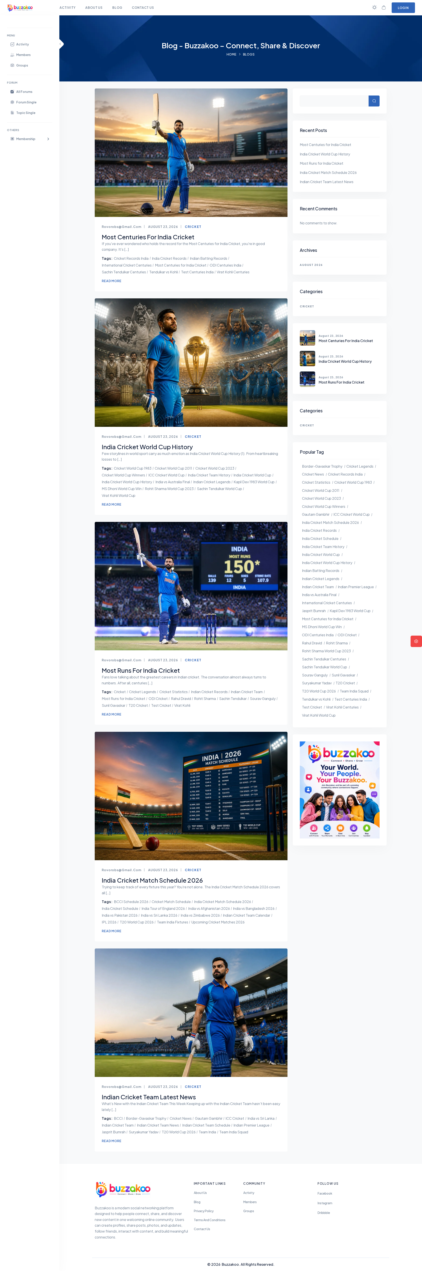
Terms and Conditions (210, 1220)
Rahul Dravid (181, 698)
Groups (248, 1211)
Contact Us (202, 1229)
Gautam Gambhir (208, 1118)
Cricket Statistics (173, 691)
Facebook (325, 1193)
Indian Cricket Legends (212, 482)
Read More (112, 281)
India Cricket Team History (209, 475)
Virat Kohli (182, 705)
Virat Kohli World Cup (118, 495)
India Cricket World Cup (252, 475)
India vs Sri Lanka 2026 (159, 915)
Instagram (325, 1203)
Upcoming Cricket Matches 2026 (218, 922)
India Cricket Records (169, 258)
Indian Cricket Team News (158, 1125)
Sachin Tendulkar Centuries (124, 272)
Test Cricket (161, 705)
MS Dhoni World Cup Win (122, 488)
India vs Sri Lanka (261, 1118)
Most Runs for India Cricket (123, 698)
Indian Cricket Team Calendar (246, 915)
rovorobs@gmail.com (121, 227)
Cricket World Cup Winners (123, 475)
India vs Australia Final (172, 482)
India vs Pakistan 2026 (120, 915)
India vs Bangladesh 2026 (254, 908)
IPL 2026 (109, 922)
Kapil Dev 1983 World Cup (254, 482)
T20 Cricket (138, 705)
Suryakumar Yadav (143, 1132)
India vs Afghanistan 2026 (209, 908)
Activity (248, 1193)
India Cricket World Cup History (127, 482)
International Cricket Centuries (127, 265)
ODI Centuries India (225, 265)
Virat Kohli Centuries (233, 272)
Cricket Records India (131, 258)
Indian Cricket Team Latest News (326, 181)
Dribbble (324, 1213)
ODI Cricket (158, 698)
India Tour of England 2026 (163, 908)
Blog (197, 1202)
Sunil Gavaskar (113, 705)
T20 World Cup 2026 (137, 922)
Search (374, 101)
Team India (207, 1132)
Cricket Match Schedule (171, 901)
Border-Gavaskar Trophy (146, 1118)
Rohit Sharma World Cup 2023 (169, 488)
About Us (200, 1193)
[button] (29, 138)
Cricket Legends (142, 691)
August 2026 (311, 265)
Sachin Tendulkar (233, 698)
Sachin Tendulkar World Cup (219, 488)
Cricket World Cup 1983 (132, 468)
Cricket (193, 227)
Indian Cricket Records (209, 691)
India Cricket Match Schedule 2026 (222, 901)
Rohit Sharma (205, 698)
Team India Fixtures (172, 922)
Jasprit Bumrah (114, 1132)
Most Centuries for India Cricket (180, 265)
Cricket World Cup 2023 (214, 468)
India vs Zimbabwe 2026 (200, 915)
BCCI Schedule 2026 (131, 901)
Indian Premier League (251, 1125)
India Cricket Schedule (120, 908)
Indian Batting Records (208, 258)
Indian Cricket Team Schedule (206, 1125)
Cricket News (181, 1118)
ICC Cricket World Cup (166, 475)
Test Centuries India (197, 272)
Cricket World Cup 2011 (173, 468)
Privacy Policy (204, 1211)
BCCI (118, 1118)
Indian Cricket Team (247, 691)
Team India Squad (233, 1132)
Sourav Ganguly (263, 698)
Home (231, 54)
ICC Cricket (235, 1118)
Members (250, 1202)
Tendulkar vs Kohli (163, 272)
